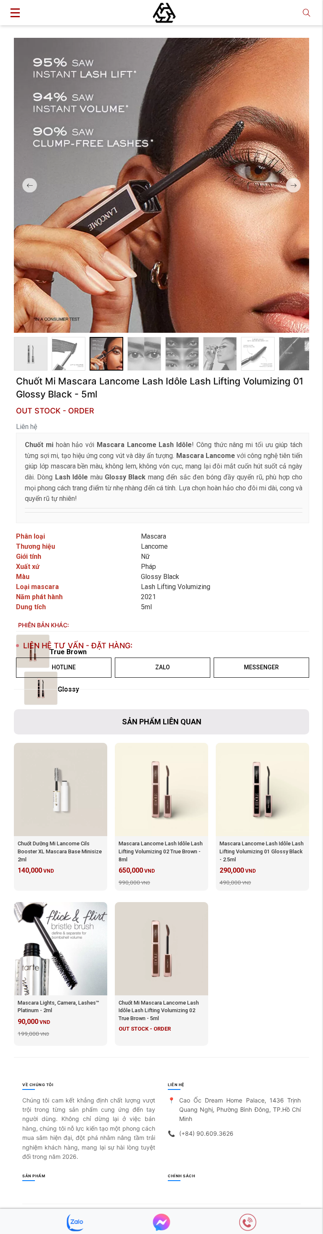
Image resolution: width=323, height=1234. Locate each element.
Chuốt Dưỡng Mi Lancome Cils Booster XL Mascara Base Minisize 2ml (60, 851)
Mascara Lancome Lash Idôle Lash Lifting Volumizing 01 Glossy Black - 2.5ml (262, 851)
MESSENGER (261, 667)
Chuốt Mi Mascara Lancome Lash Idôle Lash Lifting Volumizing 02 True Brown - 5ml (159, 1011)
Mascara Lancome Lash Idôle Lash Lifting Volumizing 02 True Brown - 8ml (161, 851)
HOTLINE (64, 667)
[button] (293, 185)
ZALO (162, 667)
